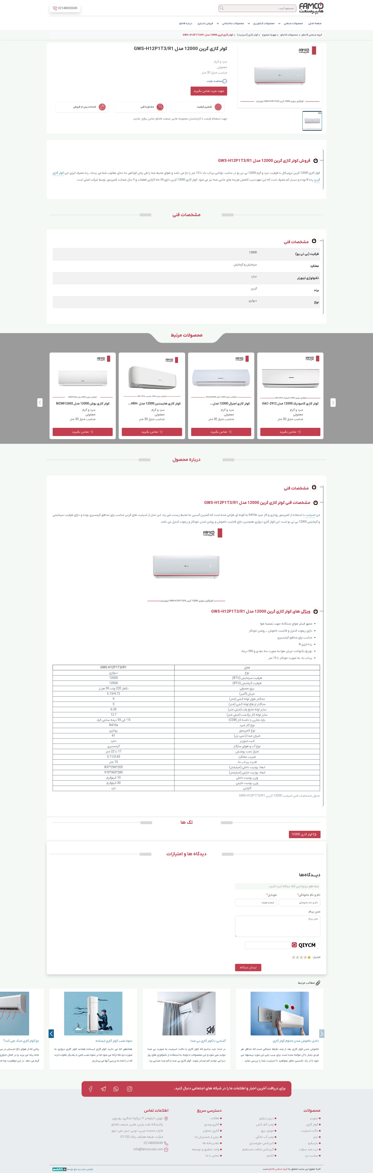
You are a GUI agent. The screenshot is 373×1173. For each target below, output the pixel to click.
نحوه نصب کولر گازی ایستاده (165, 1041)
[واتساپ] (116, 1089)
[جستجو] (222, 8)
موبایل (271, 895)
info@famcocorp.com (148, 1149)
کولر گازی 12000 (302, 834)
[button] (40, 402)
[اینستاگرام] (129, 1089)
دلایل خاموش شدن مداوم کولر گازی (348, 1041)
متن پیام (314, 912)
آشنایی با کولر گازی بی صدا (259, 1041)
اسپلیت (310, 515)
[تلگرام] (103, 1089)
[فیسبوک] (90, 1089)
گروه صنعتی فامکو (278, 1169)
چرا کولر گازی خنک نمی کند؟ (73, 1041)
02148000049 (153, 1143)
